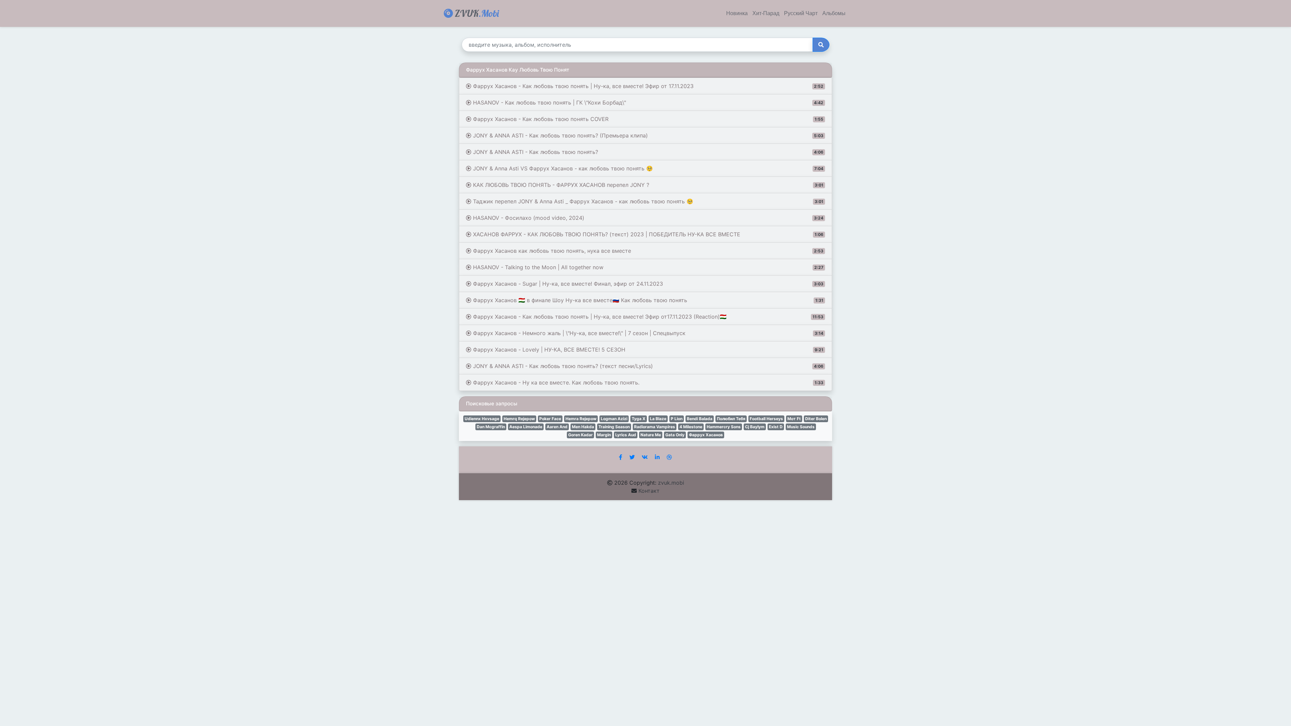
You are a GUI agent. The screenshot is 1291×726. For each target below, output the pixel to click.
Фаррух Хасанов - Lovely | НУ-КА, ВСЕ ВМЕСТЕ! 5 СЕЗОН (647, 349)
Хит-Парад (765, 13)
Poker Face (550, 418)
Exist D (776, 426)
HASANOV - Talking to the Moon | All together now (647, 267)
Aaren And (557, 426)
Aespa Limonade (525, 426)
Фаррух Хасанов (706, 434)
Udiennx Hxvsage (482, 418)
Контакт (649, 490)
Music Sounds (801, 426)
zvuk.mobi (671, 482)
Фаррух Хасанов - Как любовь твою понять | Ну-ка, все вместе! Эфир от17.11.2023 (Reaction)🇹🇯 (647, 316)
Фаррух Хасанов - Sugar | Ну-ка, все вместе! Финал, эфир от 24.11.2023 (647, 283)
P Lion (676, 418)
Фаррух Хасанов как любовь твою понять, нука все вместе (647, 250)
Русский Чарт (801, 13)
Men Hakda (583, 426)
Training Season (614, 426)
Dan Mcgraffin (491, 426)
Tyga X (639, 418)
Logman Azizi (614, 418)
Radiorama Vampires (654, 426)
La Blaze (658, 418)
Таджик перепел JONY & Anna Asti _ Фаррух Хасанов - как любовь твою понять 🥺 (647, 201)
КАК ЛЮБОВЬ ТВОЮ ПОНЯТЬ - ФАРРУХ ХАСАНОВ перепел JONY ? (647, 185)
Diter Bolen (816, 418)
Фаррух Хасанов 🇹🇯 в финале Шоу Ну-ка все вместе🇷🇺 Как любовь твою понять (647, 300)
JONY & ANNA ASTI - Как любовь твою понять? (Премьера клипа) (647, 135)
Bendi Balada (699, 418)
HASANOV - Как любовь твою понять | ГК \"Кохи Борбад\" (647, 102)
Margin (604, 434)
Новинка (737, 13)
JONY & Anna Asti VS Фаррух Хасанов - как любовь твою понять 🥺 (647, 168)
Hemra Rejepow (580, 418)
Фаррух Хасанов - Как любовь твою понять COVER (647, 119)
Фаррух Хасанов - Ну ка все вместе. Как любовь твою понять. (647, 382)
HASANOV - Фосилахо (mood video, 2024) (647, 217)
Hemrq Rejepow (519, 418)
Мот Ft (794, 418)
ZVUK (476, 13)
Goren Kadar (580, 434)
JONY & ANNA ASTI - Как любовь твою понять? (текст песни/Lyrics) (647, 366)
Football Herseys (766, 418)
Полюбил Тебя (731, 418)
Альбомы (834, 13)
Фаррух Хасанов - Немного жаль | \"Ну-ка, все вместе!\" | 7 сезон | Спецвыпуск (647, 333)
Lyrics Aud (625, 434)
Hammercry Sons (724, 426)
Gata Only (674, 434)
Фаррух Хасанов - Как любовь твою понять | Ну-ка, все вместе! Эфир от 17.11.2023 (647, 86)
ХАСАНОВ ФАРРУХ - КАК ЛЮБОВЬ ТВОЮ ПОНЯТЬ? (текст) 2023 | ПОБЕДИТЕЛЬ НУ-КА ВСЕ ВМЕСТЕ (647, 234)
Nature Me (650, 434)
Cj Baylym (755, 426)
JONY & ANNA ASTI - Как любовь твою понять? (647, 152)
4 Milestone (690, 426)
